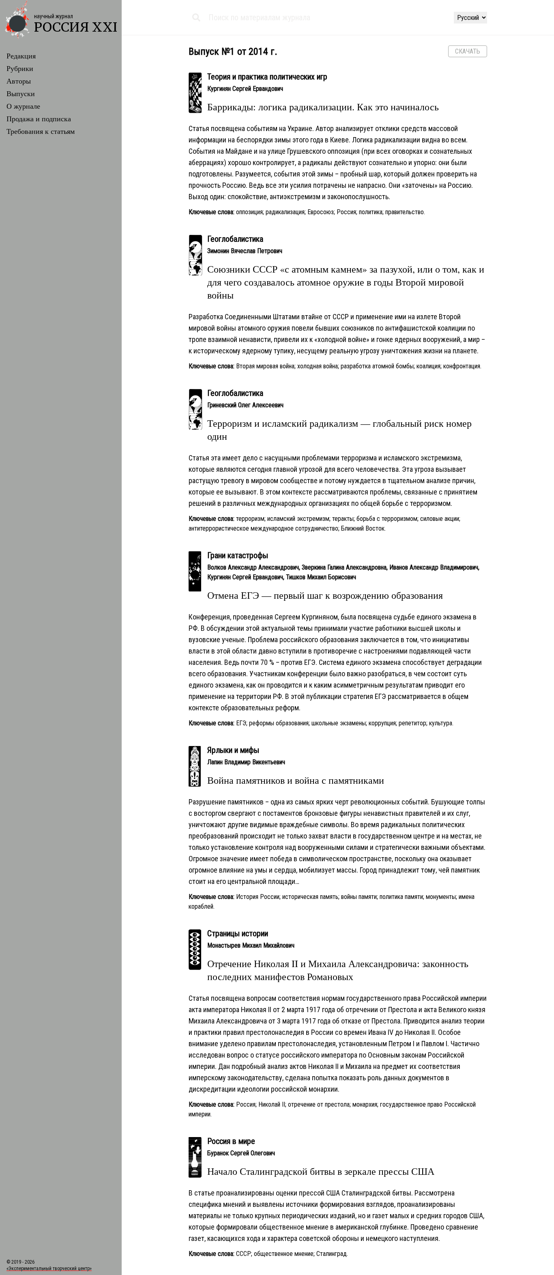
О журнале (23, 106)
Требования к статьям (40, 131)
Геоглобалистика (235, 239)
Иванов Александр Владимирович (433, 567)
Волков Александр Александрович (253, 567)
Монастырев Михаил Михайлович (250, 945)
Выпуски (20, 93)
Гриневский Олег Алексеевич (245, 405)
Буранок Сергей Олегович (241, 1153)
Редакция (21, 55)
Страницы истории (237, 933)
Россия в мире (231, 1141)
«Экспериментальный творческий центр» (49, 1268)
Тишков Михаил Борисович (321, 577)
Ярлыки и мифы (233, 750)
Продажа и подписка (38, 118)
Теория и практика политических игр (267, 77)
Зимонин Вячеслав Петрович (244, 251)
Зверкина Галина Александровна (344, 567)
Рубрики (19, 68)
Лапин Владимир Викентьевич (246, 762)
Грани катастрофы (237, 555)
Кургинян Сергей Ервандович (245, 88)
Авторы (18, 81)
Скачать (467, 51)
